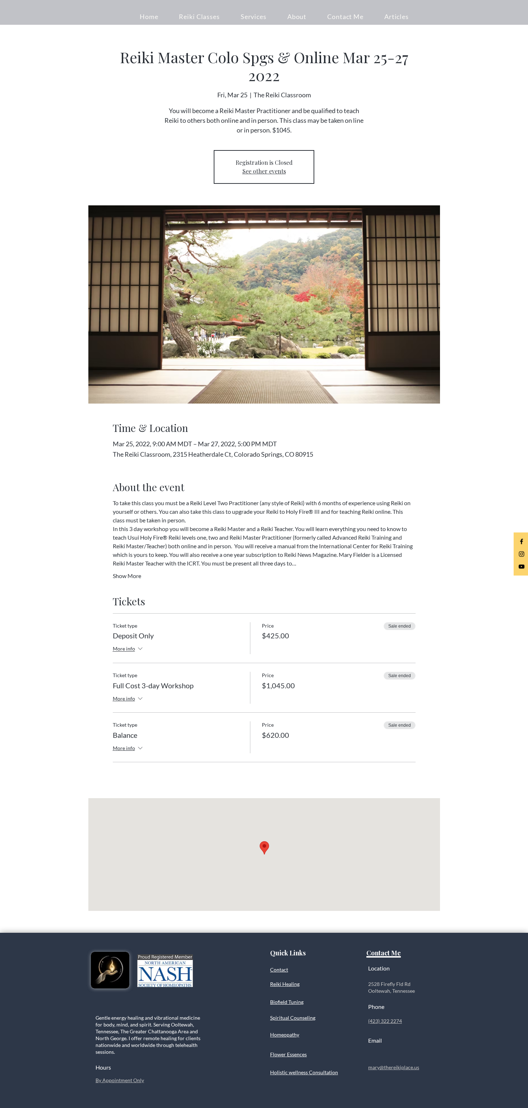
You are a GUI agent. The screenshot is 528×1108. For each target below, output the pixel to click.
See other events (264, 171)
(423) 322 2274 (385, 1021)
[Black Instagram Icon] (521, 554)
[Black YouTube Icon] (521, 566)
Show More (127, 575)
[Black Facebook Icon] (521, 541)
